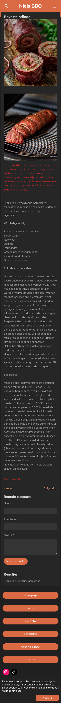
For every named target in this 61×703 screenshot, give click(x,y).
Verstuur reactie (15, 561)
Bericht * (9, 535)
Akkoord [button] (47, 697)
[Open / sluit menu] (54, 6)
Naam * (8, 503)
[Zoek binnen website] (6, 6)
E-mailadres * (12, 519)
